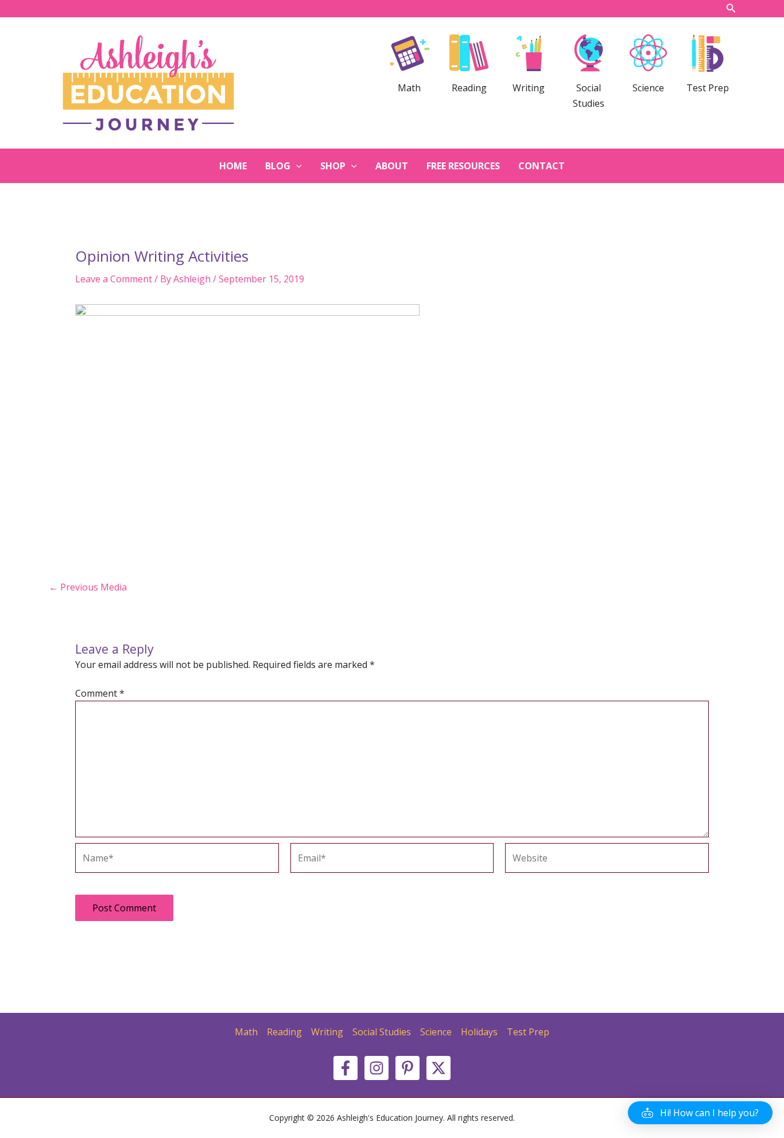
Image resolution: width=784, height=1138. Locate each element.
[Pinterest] (407, 1068)
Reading (284, 1032)
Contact (541, 166)
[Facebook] (345, 1068)
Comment (100, 693)
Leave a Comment (113, 279)
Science (436, 1032)
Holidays (479, 1032)
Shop (333, 166)
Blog (277, 166)
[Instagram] (376, 1068)
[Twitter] (438, 1068)
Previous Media (88, 587)
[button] (700, 1112)
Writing (327, 1032)
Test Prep (528, 1032)
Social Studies (381, 1032)
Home (233, 166)
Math (246, 1032)
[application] (296, 166)
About (391, 166)
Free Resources (463, 166)
